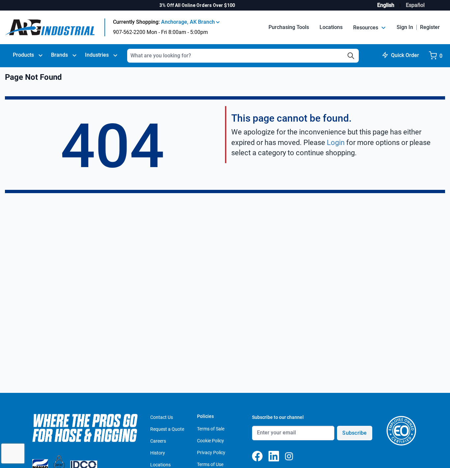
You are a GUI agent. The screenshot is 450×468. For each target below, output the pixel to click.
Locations (331, 27)
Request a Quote (167, 429)
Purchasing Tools (288, 27)
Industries (97, 55)
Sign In (405, 27)
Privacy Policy (211, 452)
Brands (59, 55)
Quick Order (405, 55)
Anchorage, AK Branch (188, 22)
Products (23, 55)
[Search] (351, 56)
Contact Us (161, 417)
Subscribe (354, 433)
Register (430, 27)
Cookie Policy (210, 440)
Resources (366, 27)
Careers (158, 441)
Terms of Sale (210, 428)
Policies (205, 416)
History (157, 452)
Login (336, 142)
